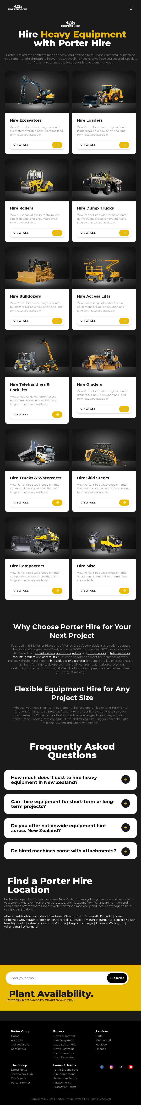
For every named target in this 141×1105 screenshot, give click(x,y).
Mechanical (103, 1040)
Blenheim (55, 916)
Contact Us (18, 1049)
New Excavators (63, 1049)
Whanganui (12, 926)
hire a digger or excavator (67, 660)
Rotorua (60, 923)
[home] (18, 7)
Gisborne (10, 919)
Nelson (130, 919)
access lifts (49, 657)
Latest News (19, 1069)
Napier (118, 919)
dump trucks (97, 653)
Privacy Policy (62, 1082)
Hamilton (43, 919)
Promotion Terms (64, 1087)
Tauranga (86, 923)
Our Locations (20, 1044)
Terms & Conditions (65, 1069)
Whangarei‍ (30, 926)
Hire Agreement (64, 1074)
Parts (99, 1036)
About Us (17, 1040)
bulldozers (63, 653)
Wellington (116, 923)
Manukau (77, 919)
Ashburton (23, 916)
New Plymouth (14, 923)
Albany (9, 916)
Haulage (101, 1044)
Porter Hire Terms (65, 1078)
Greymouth (27, 919)
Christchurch (73, 916)
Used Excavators (64, 1057)
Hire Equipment (63, 1040)
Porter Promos (20, 1082)
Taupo (73, 923)
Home (15, 1036)
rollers (76, 653)
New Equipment (64, 1036)
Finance (101, 1049)
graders (30, 657)
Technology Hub (22, 1074)
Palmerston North (40, 923)
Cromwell (91, 916)
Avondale (39, 916)
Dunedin (106, 916)
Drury (119, 916)
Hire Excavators (63, 1053)
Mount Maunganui (99, 919)
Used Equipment (64, 1044)
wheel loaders (45, 653)
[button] (131, 7)
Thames (101, 923)
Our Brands (18, 1078)
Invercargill (60, 919)
